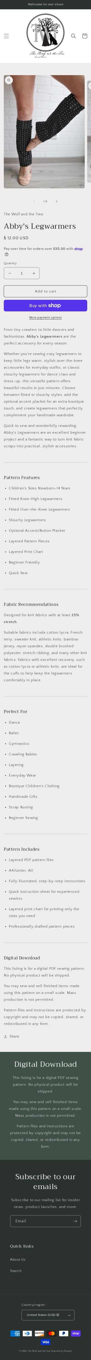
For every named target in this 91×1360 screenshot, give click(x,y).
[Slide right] (56, 201)
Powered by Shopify (61, 1351)
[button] (6, 36)
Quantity (10, 263)
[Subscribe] (75, 1221)
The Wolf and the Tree (39, 1351)
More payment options (45, 317)
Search (16, 1271)
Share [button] (14, 1036)
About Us (18, 1260)
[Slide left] (34, 201)
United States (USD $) (43, 1315)
